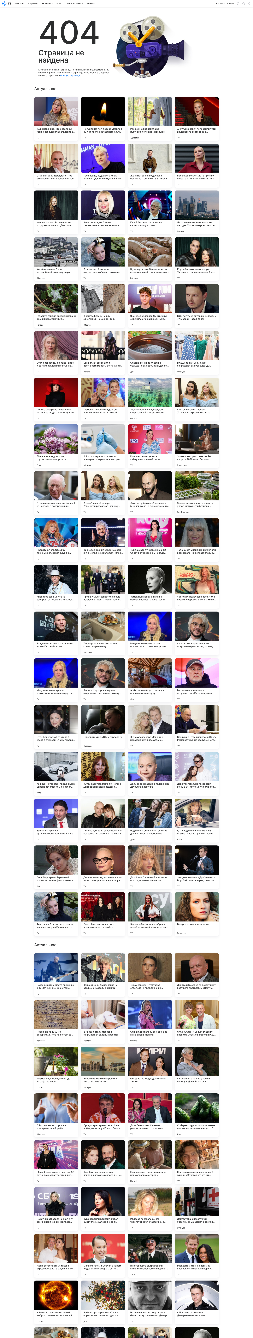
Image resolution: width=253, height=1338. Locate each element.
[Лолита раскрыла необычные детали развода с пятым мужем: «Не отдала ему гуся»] (56, 399)
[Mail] (4, 3)
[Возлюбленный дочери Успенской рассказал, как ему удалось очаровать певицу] (103, 493)
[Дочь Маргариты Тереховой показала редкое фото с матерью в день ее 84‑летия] (56, 867)
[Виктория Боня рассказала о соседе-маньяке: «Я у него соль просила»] (150, 1008)
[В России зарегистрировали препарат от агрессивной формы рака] (103, 446)
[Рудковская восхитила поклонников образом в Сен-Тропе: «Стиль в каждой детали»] (103, 1008)
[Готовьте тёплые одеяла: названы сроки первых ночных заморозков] (56, 306)
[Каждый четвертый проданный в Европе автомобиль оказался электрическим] (56, 774)
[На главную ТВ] (9, 3)
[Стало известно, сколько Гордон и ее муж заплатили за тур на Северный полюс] (56, 353)
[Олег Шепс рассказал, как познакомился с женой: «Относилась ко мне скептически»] (103, 914)
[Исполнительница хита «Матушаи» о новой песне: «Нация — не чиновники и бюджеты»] (150, 446)
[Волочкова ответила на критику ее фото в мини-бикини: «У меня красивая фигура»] (197, 166)
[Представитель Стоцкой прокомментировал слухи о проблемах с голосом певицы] (56, 540)
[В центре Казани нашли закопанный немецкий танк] (103, 306)
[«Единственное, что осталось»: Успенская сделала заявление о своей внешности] (56, 119)
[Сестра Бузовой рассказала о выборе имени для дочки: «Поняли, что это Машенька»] (150, 1148)
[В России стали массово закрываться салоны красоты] (103, 1302)
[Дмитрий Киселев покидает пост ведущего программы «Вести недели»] (197, 1256)
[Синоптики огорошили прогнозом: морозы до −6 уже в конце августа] (103, 353)
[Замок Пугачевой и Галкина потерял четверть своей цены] (150, 587)
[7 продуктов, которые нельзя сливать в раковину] (103, 633)
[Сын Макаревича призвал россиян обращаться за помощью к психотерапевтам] (197, 961)
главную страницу (70, 75)
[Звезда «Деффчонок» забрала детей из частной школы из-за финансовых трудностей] (150, 914)
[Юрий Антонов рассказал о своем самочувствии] (150, 212)
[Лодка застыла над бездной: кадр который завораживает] (150, 399)
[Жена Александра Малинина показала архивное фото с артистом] (150, 727)
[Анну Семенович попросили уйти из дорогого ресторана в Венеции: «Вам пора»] (197, 119)
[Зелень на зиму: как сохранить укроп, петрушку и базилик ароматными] (197, 493)
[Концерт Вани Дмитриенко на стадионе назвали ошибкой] (103, 1256)
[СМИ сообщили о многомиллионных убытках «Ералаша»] (197, 1195)
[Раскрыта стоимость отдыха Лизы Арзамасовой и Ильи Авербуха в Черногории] (56, 1008)
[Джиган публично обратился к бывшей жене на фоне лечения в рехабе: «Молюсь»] (150, 493)
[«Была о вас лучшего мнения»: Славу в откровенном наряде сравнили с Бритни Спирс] (150, 540)
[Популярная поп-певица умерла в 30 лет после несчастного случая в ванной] (103, 119)
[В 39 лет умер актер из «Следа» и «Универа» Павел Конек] (197, 306)
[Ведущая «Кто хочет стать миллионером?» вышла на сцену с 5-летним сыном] (197, 1054)
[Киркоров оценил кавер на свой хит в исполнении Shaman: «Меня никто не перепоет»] (103, 540)
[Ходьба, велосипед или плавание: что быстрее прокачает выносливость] (103, 1195)
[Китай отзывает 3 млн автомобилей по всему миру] (56, 259)
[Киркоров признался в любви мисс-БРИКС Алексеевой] (150, 1195)
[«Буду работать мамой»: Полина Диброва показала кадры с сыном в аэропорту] (103, 774)
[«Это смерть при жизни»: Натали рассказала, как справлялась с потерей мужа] (197, 540)
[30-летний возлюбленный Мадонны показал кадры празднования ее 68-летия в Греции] (103, 1054)
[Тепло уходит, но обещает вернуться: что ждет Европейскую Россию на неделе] (103, 961)
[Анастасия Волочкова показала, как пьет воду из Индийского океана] (56, 914)
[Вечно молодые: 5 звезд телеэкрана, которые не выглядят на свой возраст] (103, 212)
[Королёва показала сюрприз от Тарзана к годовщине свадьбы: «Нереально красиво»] (197, 259)
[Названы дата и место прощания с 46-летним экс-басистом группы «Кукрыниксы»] (56, 1256)
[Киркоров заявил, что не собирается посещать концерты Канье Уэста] (56, 587)
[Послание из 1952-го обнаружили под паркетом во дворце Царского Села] (56, 1302)
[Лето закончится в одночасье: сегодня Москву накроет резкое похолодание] (197, 212)
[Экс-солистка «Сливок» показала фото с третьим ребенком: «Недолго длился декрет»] (56, 1148)
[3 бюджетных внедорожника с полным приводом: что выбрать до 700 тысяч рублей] (150, 1054)
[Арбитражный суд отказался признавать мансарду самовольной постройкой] (150, 680)
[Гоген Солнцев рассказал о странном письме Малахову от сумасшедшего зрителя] (197, 1148)
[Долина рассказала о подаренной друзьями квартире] (150, 774)
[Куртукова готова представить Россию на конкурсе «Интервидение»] (197, 1101)
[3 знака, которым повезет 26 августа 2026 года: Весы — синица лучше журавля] (197, 446)
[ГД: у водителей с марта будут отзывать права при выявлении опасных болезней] (197, 821)
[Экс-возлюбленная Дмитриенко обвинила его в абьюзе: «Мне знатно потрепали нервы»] (150, 306)
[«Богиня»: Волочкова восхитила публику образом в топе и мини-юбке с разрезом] (197, 587)
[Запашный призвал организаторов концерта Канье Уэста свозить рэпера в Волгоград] (56, 821)
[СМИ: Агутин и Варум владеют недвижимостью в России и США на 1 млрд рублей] (197, 1302)
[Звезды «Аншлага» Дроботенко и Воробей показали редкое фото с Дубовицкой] (197, 867)
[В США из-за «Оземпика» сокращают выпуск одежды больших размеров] (197, 353)
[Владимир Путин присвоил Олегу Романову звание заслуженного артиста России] (197, 727)
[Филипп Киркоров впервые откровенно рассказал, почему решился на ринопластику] (197, 633)
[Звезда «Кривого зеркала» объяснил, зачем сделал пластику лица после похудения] (56, 1195)
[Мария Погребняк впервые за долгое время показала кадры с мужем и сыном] (103, 1101)
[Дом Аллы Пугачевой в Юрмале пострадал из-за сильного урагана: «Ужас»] (150, 867)
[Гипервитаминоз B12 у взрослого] (103, 727)
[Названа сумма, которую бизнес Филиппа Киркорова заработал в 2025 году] (150, 1101)
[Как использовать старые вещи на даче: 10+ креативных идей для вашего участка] (103, 1148)
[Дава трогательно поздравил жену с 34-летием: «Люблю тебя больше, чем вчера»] (197, 774)
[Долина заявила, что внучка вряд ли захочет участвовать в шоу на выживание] (103, 867)
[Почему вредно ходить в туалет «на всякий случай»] (197, 1008)
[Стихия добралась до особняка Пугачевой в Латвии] (150, 1302)
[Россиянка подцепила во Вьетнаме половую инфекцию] (150, 119)
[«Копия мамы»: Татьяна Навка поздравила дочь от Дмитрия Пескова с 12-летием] (56, 212)
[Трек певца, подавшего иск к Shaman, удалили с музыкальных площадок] (103, 166)
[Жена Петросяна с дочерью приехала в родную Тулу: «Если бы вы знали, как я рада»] (150, 166)
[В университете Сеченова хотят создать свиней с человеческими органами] (150, 259)
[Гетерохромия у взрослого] (197, 914)
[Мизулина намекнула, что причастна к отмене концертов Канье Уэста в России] (150, 633)
